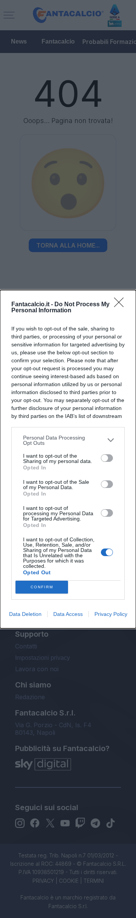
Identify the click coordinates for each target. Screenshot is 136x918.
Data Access (68, 614)
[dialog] (68, 459)
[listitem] (68, 440)
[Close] (121, 305)
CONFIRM (42, 587)
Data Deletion (25, 614)
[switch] (107, 458)
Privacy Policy (110, 614)
